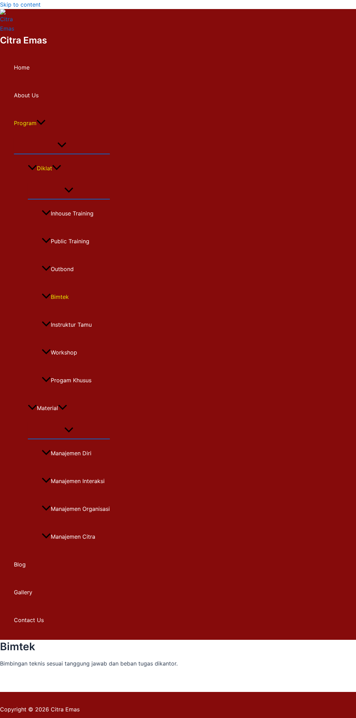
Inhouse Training (72, 213)
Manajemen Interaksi (78, 481)
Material (47, 408)
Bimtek (60, 296)
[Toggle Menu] (62, 145)
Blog (20, 564)
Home (22, 67)
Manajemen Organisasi (80, 508)
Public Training (70, 241)
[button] (41, 123)
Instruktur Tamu (71, 324)
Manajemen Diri (71, 453)
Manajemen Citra (73, 536)
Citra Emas (23, 40)
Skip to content (20, 4)
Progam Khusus (71, 380)
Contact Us (29, 620)
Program (25, 123)
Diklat (44, 168)
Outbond (62, 269)
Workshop (64, 352)
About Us (26, 95)
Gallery (23, 592)
